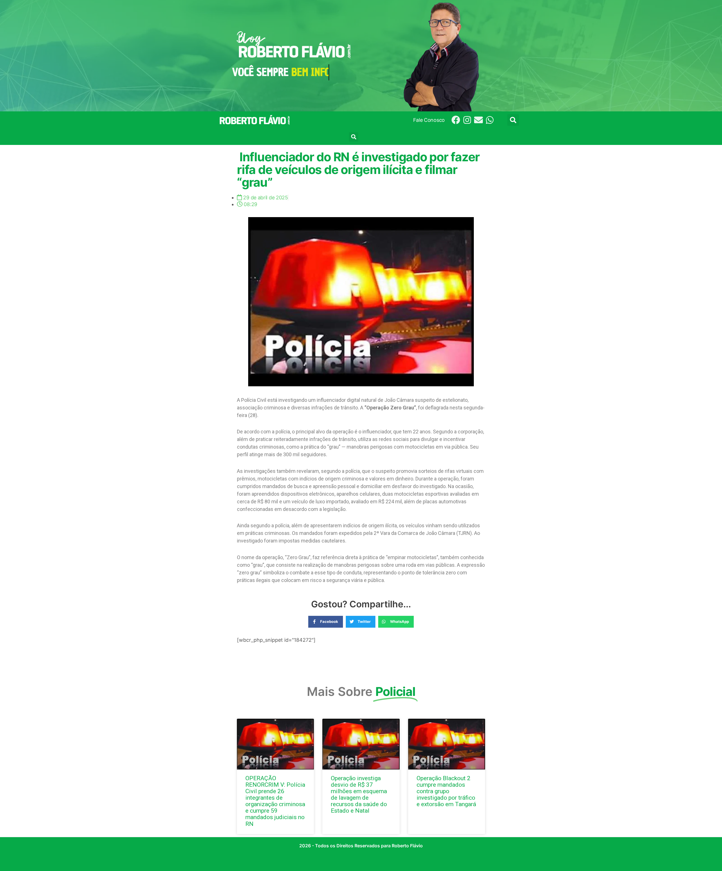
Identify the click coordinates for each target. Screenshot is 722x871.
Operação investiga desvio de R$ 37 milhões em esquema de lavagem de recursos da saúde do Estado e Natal (359, 794)
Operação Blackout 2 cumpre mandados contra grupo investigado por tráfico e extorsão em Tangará (446, 791)
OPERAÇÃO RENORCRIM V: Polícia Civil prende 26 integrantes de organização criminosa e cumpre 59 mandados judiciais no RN (275, 801)
